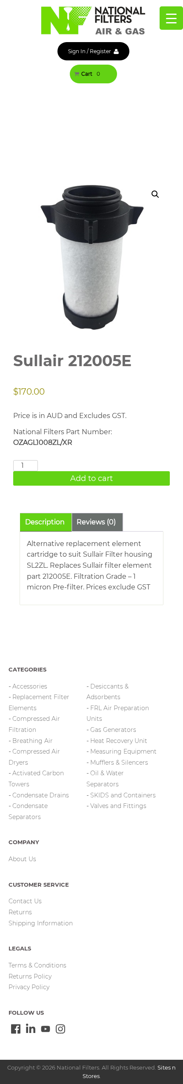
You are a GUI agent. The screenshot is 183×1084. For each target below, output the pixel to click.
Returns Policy (30, 976)
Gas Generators (113, 730)
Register (100, 51)
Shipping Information (41, 923)
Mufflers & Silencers (119, 762)
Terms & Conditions (37, 965)
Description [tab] (45, 522)
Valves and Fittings (118, 806)
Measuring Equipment (123, 751)
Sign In (77, 51)
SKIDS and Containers (123, 795)
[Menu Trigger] (171, 18)
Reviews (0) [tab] (96, 522)
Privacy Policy (29, 987)
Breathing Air (32, 741)
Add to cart (91, 478)
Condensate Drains (40, 795)
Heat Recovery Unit (118, 741)
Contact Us (25, 901)
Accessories (29, 686)
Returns (20, 912)
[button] (155, 194)
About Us (22, 859)
